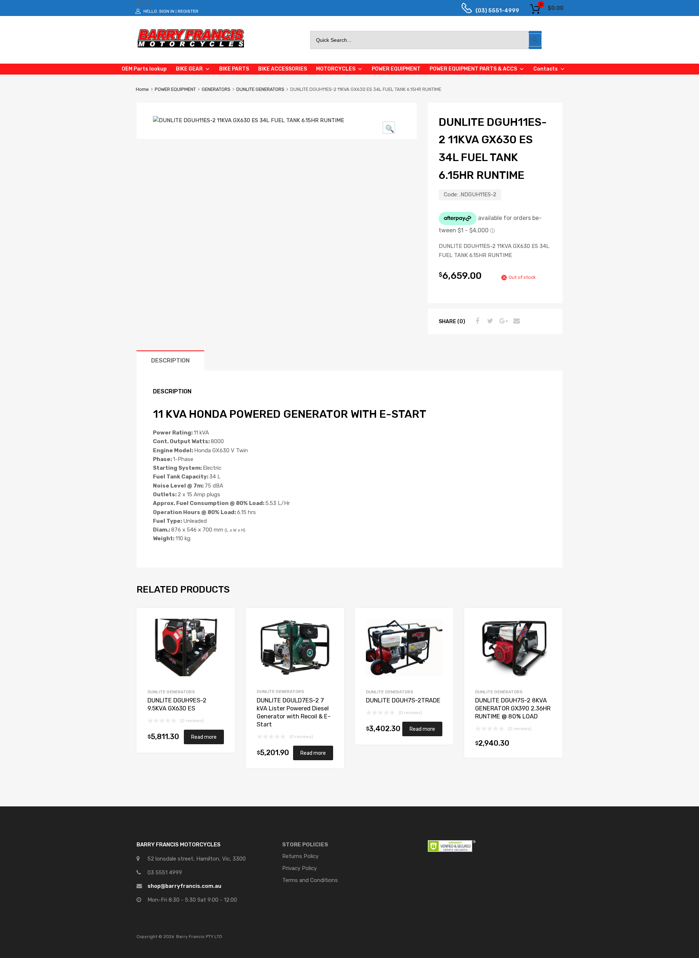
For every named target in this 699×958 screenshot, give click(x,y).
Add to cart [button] (548, 745)
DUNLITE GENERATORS (260, 89)
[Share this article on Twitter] (489, 321)
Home (142, 89)
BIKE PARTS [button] (234, 69)
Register (188, 11)
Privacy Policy (299, 868)
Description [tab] (170, 360)
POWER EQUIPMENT (175, 89)
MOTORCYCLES (335, 69)
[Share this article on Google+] (502, 321)
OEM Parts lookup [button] (144, 69)
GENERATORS (216, 89)
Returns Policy (300, 856)
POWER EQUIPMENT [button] (396, 69)
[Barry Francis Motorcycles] (191, 47)
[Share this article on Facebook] (476, 321)
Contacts (545, 69)
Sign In (166, 11)
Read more (204, 737)
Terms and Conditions (310, 880)
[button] (389, 127)
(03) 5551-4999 (491, 10)
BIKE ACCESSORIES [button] (282, 69)
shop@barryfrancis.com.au (184, 886)
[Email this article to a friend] (515, 321)
